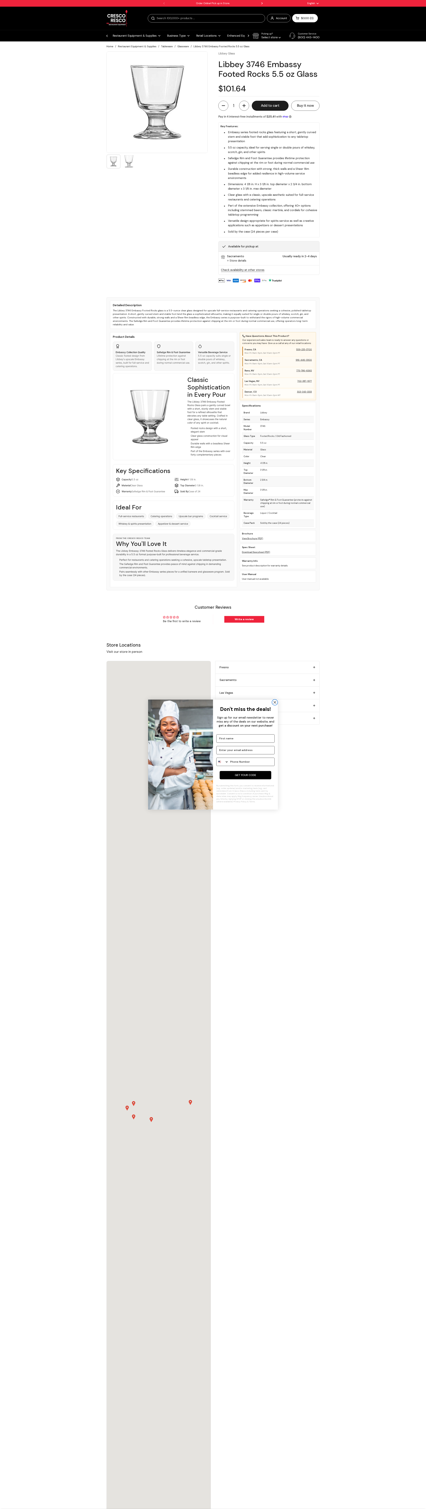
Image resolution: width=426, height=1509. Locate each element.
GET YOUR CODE (245, 775)
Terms (252, 801)
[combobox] (222, 762)
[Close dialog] (275, 702)
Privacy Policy (240, 801)
